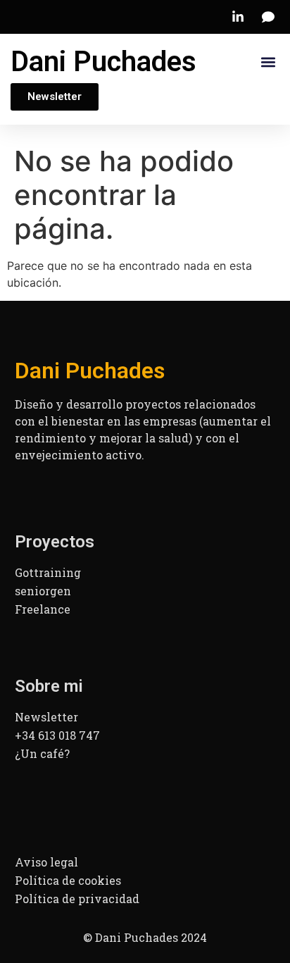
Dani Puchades (103, 61)
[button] (267, 62)
